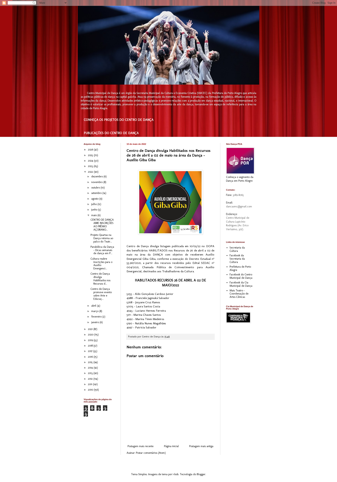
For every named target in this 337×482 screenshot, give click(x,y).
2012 (90, 378)
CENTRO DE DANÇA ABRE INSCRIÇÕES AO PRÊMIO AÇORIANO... (102, 224)
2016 (91, 356)
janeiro (95, 322)
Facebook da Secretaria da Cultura (237, 259)
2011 (90, 384)
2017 (90, 351)
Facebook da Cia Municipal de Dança (241, 284)
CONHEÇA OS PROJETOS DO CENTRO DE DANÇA (118, 120)
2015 (90, 362)
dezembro (97, 176)
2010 (91, 389)
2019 (91, 340)
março (95, 311)
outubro (96, 187)
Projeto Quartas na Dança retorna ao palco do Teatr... (101, 238)
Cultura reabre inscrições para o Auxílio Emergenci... (101, 263)
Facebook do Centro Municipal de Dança (241, 276)
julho (94, 204)
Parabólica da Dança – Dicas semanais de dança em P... (102, 250)
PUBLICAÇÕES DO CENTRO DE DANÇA (111, 133)
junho (94, 209)
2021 (90, 329)
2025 (91, 155)
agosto (95, 198)
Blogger (201, 474)
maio (94, 215)
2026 (91, 149)
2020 (91, 334)
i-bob (175, 474)
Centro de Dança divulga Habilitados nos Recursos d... (100, 278)
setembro (96, 193)
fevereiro (96, 316)
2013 (90, 373)
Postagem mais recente (140, 446)
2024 (91, 160)
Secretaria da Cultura (237, 249)
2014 (91, 367)
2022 (91, 171)
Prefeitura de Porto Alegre (240, 268)
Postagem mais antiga (201, 446)
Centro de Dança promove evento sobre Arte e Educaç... (101, 293)
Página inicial (171, 446)
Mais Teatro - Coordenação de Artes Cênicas (239, 294)
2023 (91, 166)
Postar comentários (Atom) (151, 453)
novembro (97, 182)
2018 (90, 345)
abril (94, 305)
